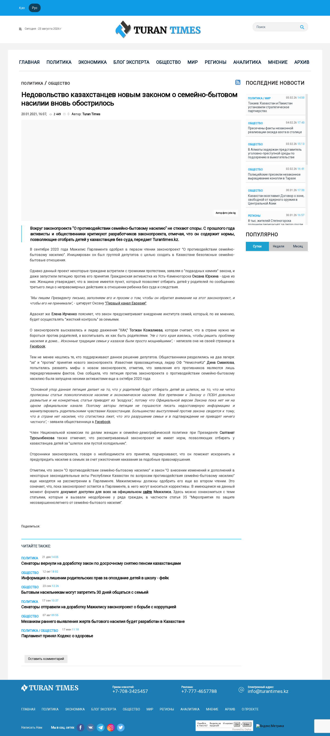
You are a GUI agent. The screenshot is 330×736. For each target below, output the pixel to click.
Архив (301, 62)
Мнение (278, 62)
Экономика (92, 62)
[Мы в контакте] (91, 728)
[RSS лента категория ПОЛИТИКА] (237, 83)
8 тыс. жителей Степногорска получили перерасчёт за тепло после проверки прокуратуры (275, 224)
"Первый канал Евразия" (125, 303)
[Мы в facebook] (80, 728)
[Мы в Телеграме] (101, 728)
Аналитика (247, 62)
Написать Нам (31, 727)
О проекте (250, 709)
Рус (34, 8)
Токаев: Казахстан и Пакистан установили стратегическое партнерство (270, 107)
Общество (168, 62)
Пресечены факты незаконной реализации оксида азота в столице (275, 130)
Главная (29, 62)
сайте (147, 492)
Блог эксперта (131, 62)
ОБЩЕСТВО (59, 83)
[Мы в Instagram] (111, 728)
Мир (192, 62)
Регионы (216, 62)
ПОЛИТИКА (32, 83)
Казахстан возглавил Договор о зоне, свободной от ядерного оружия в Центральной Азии (276, 199)
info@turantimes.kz (268, 691)
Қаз (22, 8)
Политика (58, 62)
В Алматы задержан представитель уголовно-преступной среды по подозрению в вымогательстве (275, 153)
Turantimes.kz (165, 239)
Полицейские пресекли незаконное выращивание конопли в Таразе (274, 176)
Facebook (37, 346)
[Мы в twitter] (121, 728)
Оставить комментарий (46, 659)
